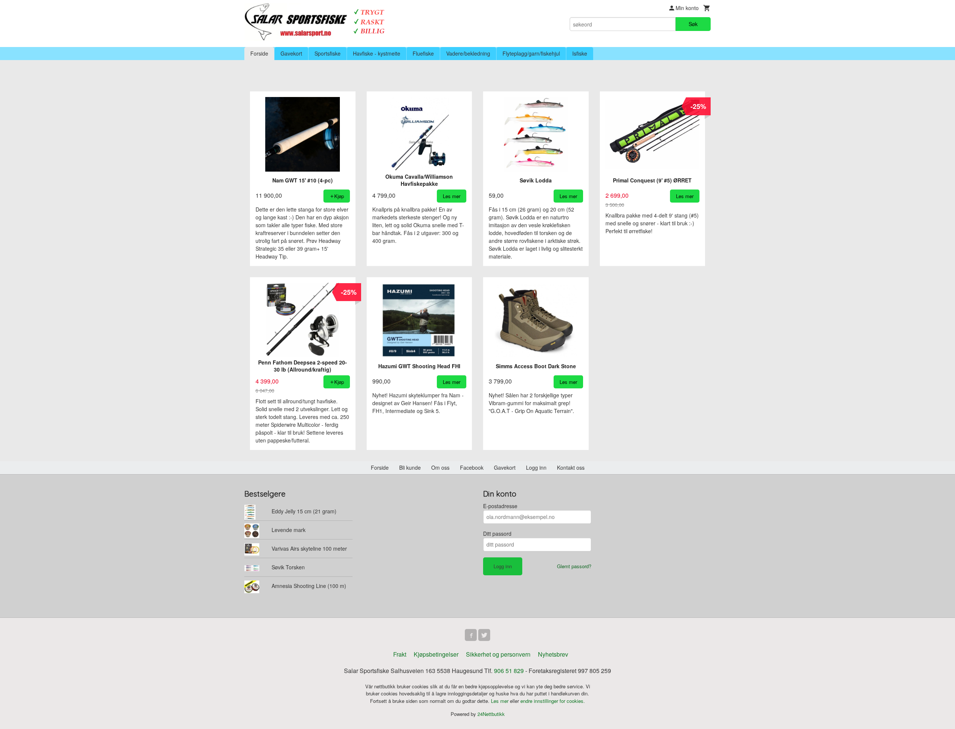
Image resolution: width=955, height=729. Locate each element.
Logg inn (536, 467)
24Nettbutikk (491, 713)
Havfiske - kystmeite (376, 53)
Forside (259, 53)
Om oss (440, 467)
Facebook (471, 467)
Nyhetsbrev (553, 654)
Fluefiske (423, 53)
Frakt (399, 654)
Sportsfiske (327, 53)
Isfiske (579, 53)
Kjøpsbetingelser (436, 654)
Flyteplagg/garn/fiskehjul (531, 53)
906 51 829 (509, 670)
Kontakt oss (571, 467)
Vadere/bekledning (468, 53)
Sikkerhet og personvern (498, 654)
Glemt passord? (574, 566)
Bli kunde (410, 467)
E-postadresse (500, 506)
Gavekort (291, 53)
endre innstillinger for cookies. (552, 700)
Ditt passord (497, 533)
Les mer (500, 700)
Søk (693, 24)
